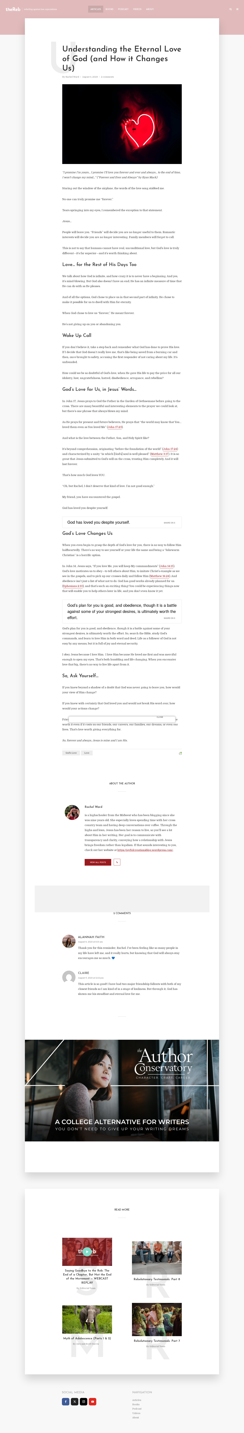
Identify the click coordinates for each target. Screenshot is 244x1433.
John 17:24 (170, 449)
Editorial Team (87, 1288)
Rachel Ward (72, 77)
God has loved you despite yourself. (98, 522)
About (150, 9)
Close (160, 717)
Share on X (169, 522)
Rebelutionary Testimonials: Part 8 (157, 1279)
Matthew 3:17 (159, 454)
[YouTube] (92, 1401)
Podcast (123, 9)
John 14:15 (166, 566)
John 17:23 (115, 427)
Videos (137, 9)
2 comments (107, 77)
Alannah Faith (91, 937)
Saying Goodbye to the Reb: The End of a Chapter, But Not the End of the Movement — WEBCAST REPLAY (87, 1276)
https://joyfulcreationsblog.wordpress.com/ (145, 850)
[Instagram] (83, 1401)
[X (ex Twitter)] (74, 1401)
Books (109, 9)
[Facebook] (65, 1401)
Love (86, 753)
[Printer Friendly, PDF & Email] (180, 753)
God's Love (71, 753)
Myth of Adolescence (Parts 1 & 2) (87, 1338)
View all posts (98, 862)
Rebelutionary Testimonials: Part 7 (157, 1341)
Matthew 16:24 (159, 576)
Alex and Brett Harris (87, 1344)
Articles (95, 9)
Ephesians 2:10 (73, 586)
